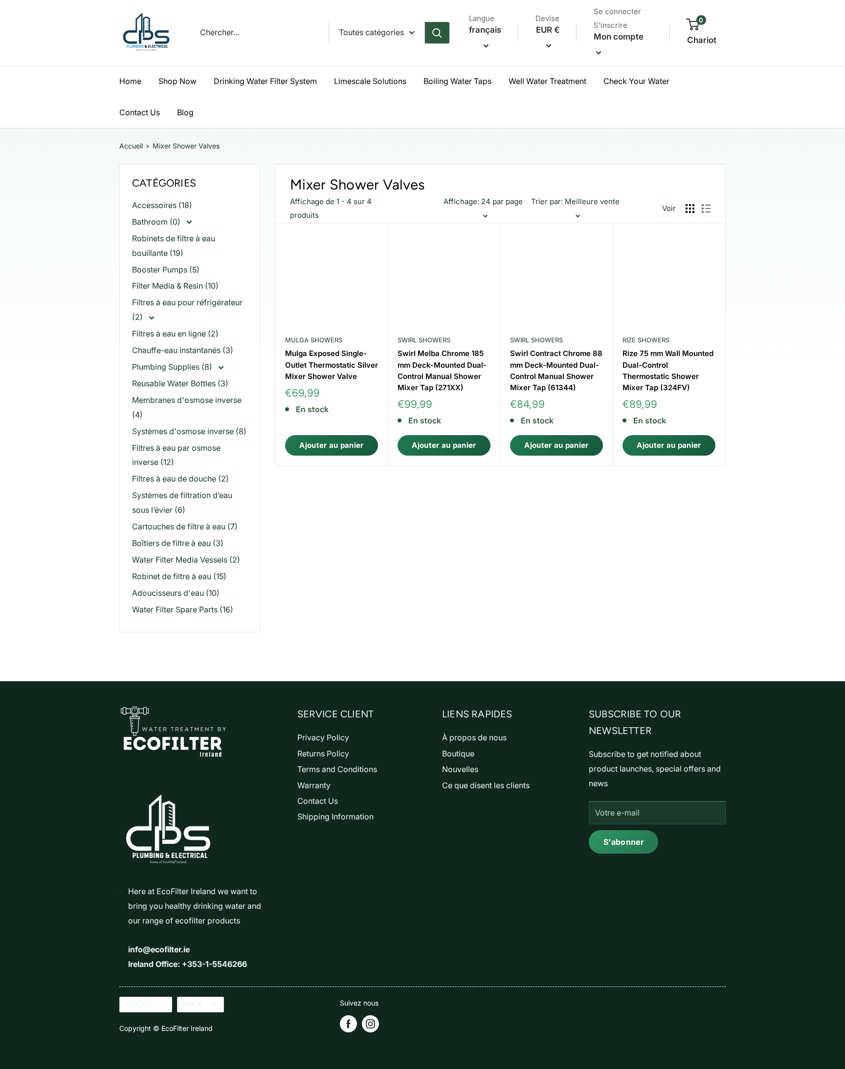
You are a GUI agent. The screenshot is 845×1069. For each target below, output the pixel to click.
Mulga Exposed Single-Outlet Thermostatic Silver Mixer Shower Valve (331, 365)
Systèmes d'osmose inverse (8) (189, 431)
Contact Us (139, 112)
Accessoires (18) (162, 205)
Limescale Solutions (370, 81)
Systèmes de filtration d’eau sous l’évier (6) (182, 502)
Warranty (314, 785)
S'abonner (623, 842)
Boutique (458, 753)
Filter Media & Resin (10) (175, 286)
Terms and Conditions (337, 769)
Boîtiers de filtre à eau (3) (177, 543)
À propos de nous (474, 737)
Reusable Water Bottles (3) (180, 383)
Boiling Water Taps (457, 81)
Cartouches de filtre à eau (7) (185, 526)
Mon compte (619, 37)
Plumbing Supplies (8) (173, 367)
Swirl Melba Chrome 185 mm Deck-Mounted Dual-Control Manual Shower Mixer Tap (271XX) (442, 370)
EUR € (192, 1004)
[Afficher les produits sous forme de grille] (690, 208)
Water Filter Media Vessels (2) (186, 560)
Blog (185, 112)
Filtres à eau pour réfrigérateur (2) (187, 309)
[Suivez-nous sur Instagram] (370, 1023)
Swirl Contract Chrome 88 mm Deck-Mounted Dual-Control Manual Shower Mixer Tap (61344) (556, 370)
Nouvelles (460, 769)
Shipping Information (335, 816)
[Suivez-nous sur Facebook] (348, 1023)
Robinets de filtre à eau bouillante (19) (173, 245)
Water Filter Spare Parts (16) (182, 609)
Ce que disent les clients (486, 785)
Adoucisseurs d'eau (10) (176, 593)
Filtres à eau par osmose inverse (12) (176, 455)
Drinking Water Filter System (265, 81)
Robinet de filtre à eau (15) (179, 576)
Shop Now (177, 81)
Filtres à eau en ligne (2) (175, 333)
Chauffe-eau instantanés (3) (182, 350)
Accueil (131, 146)
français (137, 1004)
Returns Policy (323, 753)
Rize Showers (646, 340)
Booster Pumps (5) (166, 269)
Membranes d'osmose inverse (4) (187, 407)
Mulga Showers (313, 340)
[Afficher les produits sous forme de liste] (706, 208)
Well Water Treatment (547, 81)
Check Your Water (636, 81)
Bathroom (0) (157, 222)
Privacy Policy (323, 737)
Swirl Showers (424, 340)
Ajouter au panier (331, 445)
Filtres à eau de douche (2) (180, 478)
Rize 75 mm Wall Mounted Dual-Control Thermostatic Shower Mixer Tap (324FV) (668, 370)
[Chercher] (437, 32)
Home (130, 81)
